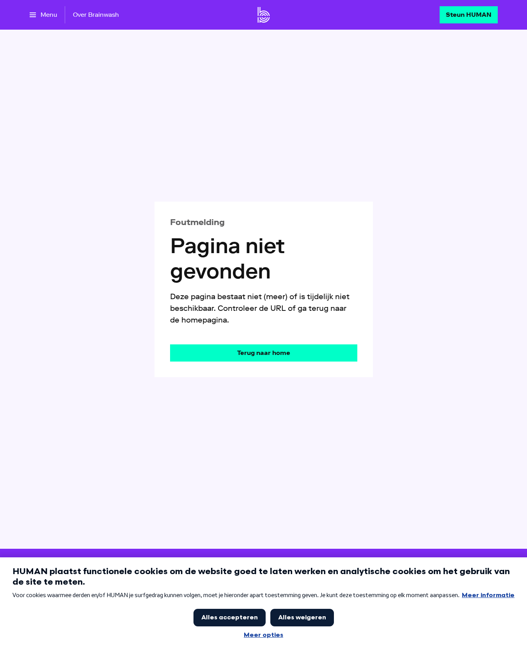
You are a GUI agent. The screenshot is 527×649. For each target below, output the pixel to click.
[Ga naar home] (263, 15)
